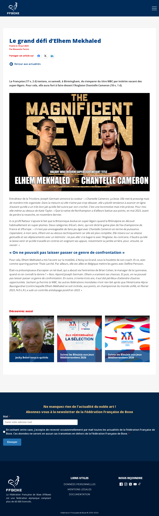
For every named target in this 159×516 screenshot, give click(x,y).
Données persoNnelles (79, 484)
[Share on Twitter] (45, 56)
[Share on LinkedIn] (52, 56)
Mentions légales (79, 489)
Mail (6, 416)
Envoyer (12, 442)
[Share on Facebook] (38, 56)
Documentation (79, 494)
